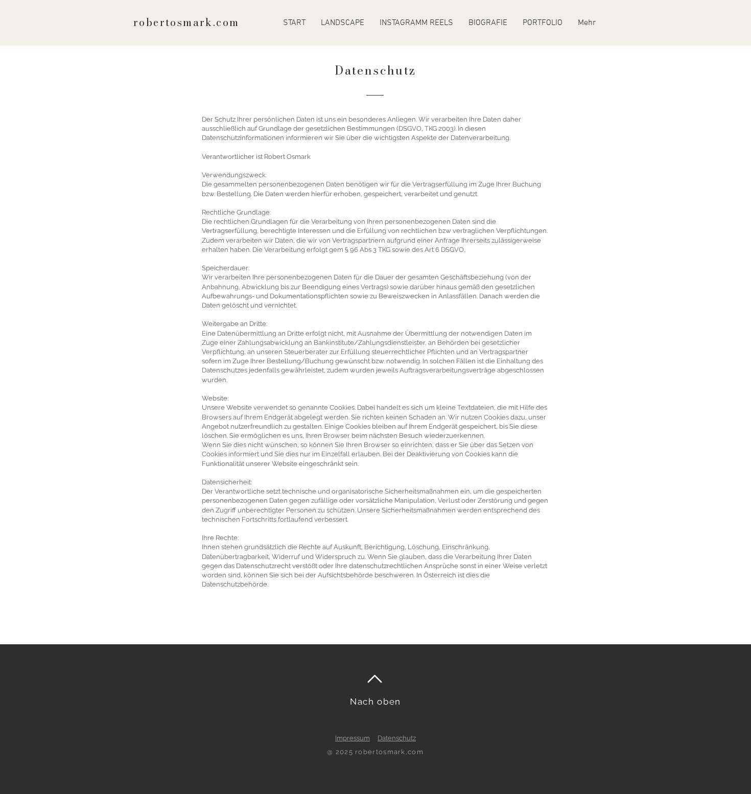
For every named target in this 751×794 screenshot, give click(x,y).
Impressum (352, 738)
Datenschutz (397, 738)
